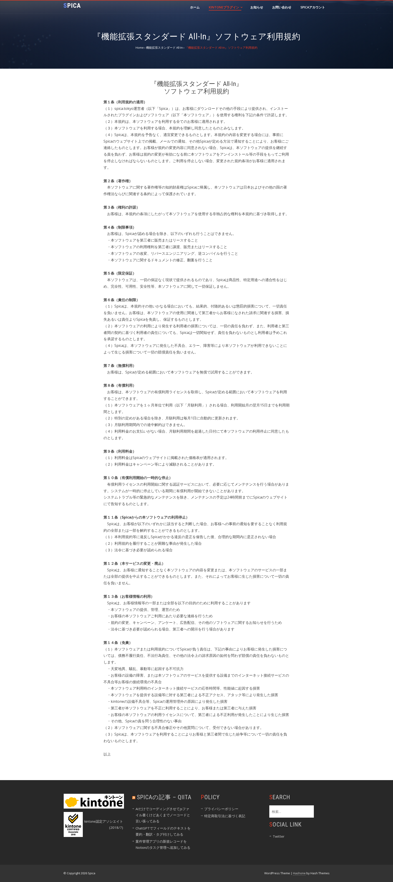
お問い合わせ (281, 7)
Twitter (279, 836)
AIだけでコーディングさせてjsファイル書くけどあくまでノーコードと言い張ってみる (163, 814)
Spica (72, 5)
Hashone (299, 873)
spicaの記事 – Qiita (164, 797)
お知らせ (256, 7)
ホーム (195, 7)
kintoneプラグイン (224, 7)
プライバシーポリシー (221, 808)
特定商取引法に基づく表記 (224, 816)
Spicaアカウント (312, 7)
